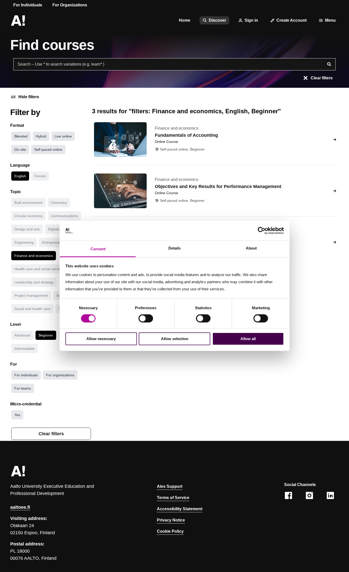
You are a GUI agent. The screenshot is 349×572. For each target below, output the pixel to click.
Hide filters (28, 97)
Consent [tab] (98, 249)
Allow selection (174, 339)
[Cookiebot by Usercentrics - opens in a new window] (261, 230)
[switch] (145, 318)
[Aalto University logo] (18, 20)
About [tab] (251, 248)
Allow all (248, 339)
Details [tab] (174, 248)
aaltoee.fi (20, 507)
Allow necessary (101, 339)
